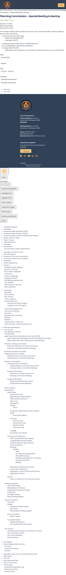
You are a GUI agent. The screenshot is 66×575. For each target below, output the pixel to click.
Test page (7, 244)
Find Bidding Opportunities (13, 280)
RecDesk (7, 320)
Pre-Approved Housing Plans (25, 454)
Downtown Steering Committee (15, 344)
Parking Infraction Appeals (13, 267)
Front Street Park (18, 427)
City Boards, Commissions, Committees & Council (24, 531)
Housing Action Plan (22, 460)
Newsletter (7, 261)
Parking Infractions (10, 278)
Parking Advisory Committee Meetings (20, 358)
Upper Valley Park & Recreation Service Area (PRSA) (22, 336)
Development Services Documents (22, 467)
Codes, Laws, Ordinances (18, 469)
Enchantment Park (19, 423)
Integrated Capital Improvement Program (24, 411)
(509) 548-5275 (30, 132)
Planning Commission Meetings (21, 376)
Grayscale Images (8, 207)
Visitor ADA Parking (13, 486)
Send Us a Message (11, 276)
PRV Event (7, 89)
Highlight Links (6, 198)
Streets (12, 405)
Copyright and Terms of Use (13, 252)
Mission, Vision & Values (12, 238)
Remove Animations (9, 216)
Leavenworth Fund (10, 301)
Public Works (11, 392)
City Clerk (10, 502)
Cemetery (7, 313)
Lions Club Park (18, 421)
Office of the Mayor (11, 500)
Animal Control (9, 571)
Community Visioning (11, 311)
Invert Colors (6, 212)
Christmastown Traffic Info (13, 322)
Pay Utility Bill (8, 282)
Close (4, 177)
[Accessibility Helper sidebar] (4, 171)
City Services (8, 565)
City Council (8, 529)
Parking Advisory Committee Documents (21, 356)
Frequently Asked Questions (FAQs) (16, 231)
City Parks (13, 419)
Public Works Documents (18, 399)
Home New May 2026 (11, 561)
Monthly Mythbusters (17, 522)
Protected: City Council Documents (16, 256)
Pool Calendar (9, 295)
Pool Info (7, 551)
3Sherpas (39, 164)
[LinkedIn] (32, 155)
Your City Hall (8, 330)
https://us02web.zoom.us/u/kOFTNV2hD (50, 50)
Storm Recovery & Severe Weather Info (18, 324)
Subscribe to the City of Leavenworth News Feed (20, 554)
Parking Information (11, 484)
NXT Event (7, 92)
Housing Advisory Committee (17, 364)
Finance (10, 477)
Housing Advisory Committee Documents (24, 366)
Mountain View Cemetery (13, 315)
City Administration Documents (21, 524)
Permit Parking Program (15, 497)
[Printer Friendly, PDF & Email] (7, 20)
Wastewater (14, 403)
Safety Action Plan (16, 394)
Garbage (13, 431)
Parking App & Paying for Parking (18, 490)
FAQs (17, 451)
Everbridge (7, 229)
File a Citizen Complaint (12, 272)
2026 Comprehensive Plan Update (22, 438)
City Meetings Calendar (12, 332)
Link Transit (14, 509)
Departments (9, 390)
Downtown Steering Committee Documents (22, 346)
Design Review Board (14, 379)
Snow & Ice (14, 401)
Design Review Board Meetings (20, 383)
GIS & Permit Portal (10, 569)
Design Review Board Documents (21, 381)
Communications (13, 514)
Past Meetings (9, 334)
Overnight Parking (13, 494)
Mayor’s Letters (15, 516)
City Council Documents (15, 533)
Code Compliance (16, 445)
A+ (8, 184)
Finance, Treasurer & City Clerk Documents (25, 479)
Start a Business (10, 287)
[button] (25, 151)
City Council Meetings (14, 535)
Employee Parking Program (19, 507)
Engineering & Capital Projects (20, 397)
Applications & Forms (17, 473)
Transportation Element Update (21, 441)
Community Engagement (13, 309)
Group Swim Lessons (11, 548)
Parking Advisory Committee (14, 354)
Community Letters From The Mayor (16, 259)
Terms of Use (30, 166)
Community (8, 290)
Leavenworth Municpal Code (14, 567)
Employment (8, 246)
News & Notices (9, 388)
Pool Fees (7, 546)
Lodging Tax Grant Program (16, 305)
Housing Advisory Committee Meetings (23, 368)
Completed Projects (10, 227)
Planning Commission (52, 10)
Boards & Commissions (12, 361)
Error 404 (7, 558)
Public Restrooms (9, 242)
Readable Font (7, 193)
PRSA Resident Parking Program (21, 511)
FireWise (7, 317)
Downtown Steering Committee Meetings (21, 348)
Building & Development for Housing (28, 458)
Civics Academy (10, 299)
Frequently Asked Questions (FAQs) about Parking (21, 236)
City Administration (14, 520)
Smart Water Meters (20, 415)
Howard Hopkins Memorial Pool (14, 544)
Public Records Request (12, 327)
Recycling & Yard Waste (18, 433)
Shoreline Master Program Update (22, 443)
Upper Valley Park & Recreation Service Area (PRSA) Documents (29, 338)
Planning (13, 447)
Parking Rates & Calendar (16, 488)
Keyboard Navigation (9, 189)
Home (2, 10)
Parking (9, 504)
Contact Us (8, 274)
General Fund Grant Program (17, 303)
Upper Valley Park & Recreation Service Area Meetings (25, 340)
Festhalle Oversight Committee (15, 352)
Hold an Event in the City (12, 285)
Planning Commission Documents (22, 373)
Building (18, 462)
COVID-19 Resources (11, 263)
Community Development (16, 436)
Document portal (9, 254)
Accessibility (36, 166)
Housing (15, 449)
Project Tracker (9, 240)
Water (12, 413)
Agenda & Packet (6, 24)
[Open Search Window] (36, 155)
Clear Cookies (6, 203)
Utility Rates (8, 556)
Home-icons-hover (10, 563)
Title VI (15, 408)
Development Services (36, 10)
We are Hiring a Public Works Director (17, 249)
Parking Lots (11, 492)
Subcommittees (12, 537)
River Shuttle (8, 297)
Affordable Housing (22, 456)
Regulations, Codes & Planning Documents (25, 471)
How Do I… (7, 265)
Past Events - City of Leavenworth (16, 10)
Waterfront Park (18, 425)
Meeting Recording (6, 28)
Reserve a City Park (11, 269)
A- (2, 184)
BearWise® (8, 292)
